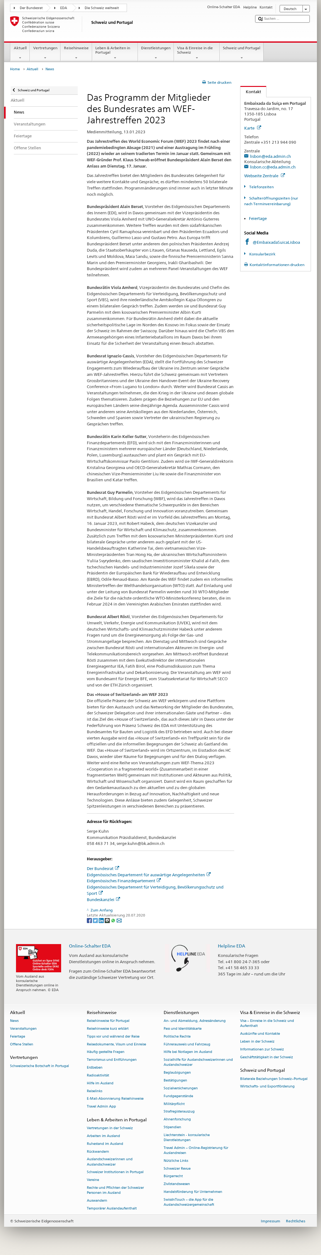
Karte (249, 128)
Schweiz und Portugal (241, 47)
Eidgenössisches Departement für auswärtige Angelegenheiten (146, 874)
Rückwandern (98, 1152)
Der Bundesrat (31, 8)
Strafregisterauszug (179, 1112)
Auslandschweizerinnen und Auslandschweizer (110, 1162)
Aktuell (20, 47)
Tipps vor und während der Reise (113, 1036)
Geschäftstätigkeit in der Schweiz (266, 1057)
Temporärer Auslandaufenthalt (112, 1208)
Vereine (93, 1180)
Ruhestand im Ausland (105, 1144)
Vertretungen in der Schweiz (110, 1128)
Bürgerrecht (173, 1176)
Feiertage (258, 218)
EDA (63, 8)
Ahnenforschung (177, 1120)
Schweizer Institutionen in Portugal (115, 1172)
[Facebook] (90, 920)
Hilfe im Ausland (100, 1083)
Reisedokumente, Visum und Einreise (116, 1044)
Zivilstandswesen (177, 1184)
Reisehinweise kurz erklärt (108, 1029)
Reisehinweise (76, 47)
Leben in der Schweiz (257, 1041)
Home (15, 69)
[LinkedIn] (102, 920)
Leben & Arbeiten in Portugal (112, 50)
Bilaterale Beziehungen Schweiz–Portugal (274, 1079)
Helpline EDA (231, 945)
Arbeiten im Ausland (103, 1136)
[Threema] (108, 920)
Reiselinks (94, 1091)
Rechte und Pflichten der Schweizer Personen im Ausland (115, 1190)
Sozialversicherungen (181, 1088)
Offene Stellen (21, 1044)
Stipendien (172, 1127)
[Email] (119, 920)
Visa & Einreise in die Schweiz (195, 50)
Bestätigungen (175, 1080)
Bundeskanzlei (100, 899)
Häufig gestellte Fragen (105, 1052)
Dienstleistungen (156, 47)
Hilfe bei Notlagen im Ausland (188, 1052)
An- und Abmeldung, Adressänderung (195, 1021)
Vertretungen (45, 47)
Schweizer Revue (177, 1169)
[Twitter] (96, 920)
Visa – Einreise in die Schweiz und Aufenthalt (267, 1023)
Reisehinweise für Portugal (108, 1021)
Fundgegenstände (178, 1096)
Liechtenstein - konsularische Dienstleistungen (187, 1137)
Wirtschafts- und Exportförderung (267, 1087)
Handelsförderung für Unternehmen (193, 1192)
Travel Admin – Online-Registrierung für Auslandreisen (196, 1150)
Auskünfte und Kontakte (260, 1034)
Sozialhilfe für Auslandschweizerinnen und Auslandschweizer (198, 1062)
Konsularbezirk (261, 254)
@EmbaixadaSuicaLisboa (276, 242)
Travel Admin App (101, 1107)
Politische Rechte (177, 1036)
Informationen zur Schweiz (262, 1049)
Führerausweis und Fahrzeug (187, 1044)
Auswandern (97, 1201)
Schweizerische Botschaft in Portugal (39, 1066)
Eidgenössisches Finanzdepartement (121, 880)
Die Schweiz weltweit (102, 8)
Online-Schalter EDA (90, 945)
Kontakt (250, 91)
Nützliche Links (176, 1161)
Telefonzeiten (260, 186)
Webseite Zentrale (261, 175)
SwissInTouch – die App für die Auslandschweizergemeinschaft (189, 1202)
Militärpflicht (174, 1104)
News (14, 1021)
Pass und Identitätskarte (183, 1029)
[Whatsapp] (114, 920)
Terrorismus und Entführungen (112, 1060)
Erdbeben (95, 1067)
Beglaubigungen (177, 1073)
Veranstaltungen (23, 1029)
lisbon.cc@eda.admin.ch (273, 166)
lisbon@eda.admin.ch (270, 156)
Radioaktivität (98, 1075)
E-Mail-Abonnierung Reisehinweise (115, 1099)
